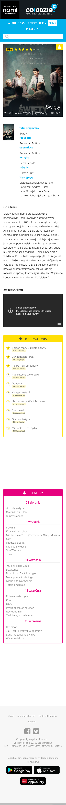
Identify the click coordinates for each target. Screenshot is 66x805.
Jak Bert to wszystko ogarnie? (24, 630)
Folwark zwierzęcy (17, 596)
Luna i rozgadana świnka (20, 634)
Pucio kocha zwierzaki (25, 374)
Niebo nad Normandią (19, 581)
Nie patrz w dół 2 (16, 546)
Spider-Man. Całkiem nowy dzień (30, 347)
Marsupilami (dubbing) (19, 577)
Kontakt (32, 721)
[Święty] (8, 131)
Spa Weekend (14, 550)
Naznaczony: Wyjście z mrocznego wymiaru (30, 401)
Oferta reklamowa (47, 716)
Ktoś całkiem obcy (17, 531)
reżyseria (25, 137)
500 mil (10, 527)
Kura (8, 600)
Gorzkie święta (21, 419)
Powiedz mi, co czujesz (20, 607)
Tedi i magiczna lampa (19, 615)
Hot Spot (11, 627)
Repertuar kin (37, 23)
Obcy (9, 604)
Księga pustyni (21, 392)
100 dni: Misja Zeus (17, 565)
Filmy (52, 23)
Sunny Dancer (14, 516)
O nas (11, 716)
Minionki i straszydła (24, 428)
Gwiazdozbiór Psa (23, 356)
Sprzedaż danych (26, 716)
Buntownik (18, 410)
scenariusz (26, 147)
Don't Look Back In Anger (21, 573)
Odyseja (17, 383)
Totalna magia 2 (15, 584)
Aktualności (16, 23)
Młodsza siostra (15, 542)
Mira (8, 539)
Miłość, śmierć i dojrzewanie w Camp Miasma (33, 535)
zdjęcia (24, 167)
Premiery (32, 29)
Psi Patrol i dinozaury (25, 365)
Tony (9, 554)
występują (26, 177)
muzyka (24, 157)
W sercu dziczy (15, 638)
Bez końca (12, 569)
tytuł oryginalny (29, 128)
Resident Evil (14, 611)
